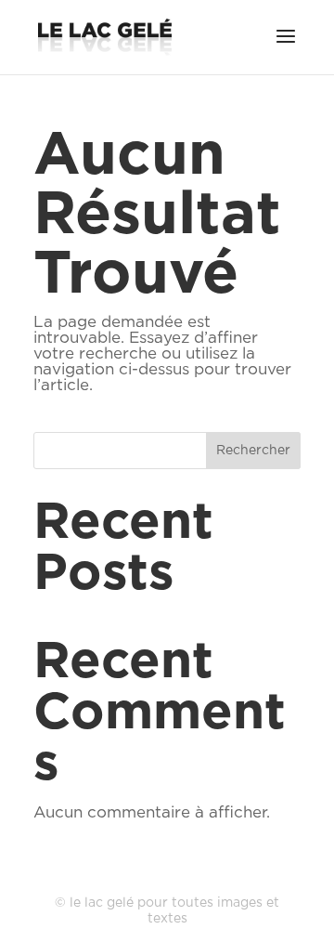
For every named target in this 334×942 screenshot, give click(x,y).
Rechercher (253, 450)
